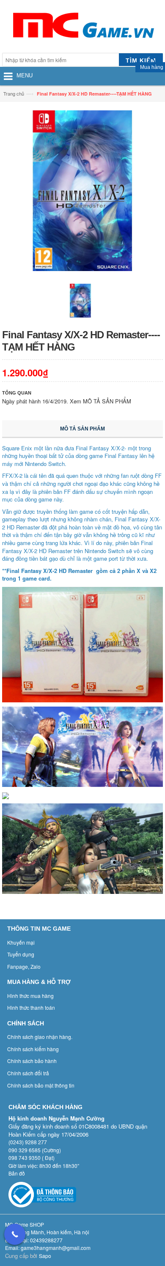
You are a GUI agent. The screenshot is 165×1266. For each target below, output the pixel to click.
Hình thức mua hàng (30, 995)
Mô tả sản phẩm (82, 429)
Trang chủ (13, 93)
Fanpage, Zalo (24, 966)
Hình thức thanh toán (31, 1007)
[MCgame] (82, 27)
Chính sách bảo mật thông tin (40, 1085)
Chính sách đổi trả (28, 1073)
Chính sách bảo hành (32, 1060)
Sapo (45, 1255)
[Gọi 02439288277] (14, 1234)
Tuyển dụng (20, 954)
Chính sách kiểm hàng (33, 1048)
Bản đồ (16, 1173)
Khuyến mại (21, 942)
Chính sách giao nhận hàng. (39, 1036)
